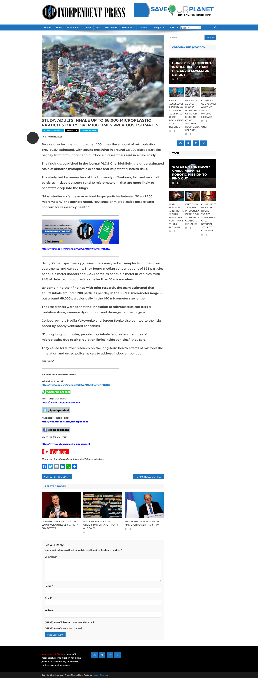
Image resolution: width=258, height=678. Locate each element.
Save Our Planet (89, 131)
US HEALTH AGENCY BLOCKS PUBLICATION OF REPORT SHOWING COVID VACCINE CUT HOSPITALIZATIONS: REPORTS (192, 115)
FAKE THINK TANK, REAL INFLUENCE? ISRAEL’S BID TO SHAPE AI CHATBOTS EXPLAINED (192, 214)
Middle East (73, 27)
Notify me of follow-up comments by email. (70, 622)
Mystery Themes (99, 675)
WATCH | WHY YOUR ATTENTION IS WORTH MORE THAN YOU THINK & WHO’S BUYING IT (176, 216)
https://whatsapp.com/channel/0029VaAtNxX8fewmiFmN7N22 (76, 248)
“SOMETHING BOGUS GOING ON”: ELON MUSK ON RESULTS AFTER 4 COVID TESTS (60, 524)
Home (47, 27)
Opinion (143, 27)
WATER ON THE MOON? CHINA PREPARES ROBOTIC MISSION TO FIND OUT (191, 172)
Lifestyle (156, 27)
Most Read (111, 27)
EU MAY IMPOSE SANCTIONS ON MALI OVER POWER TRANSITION (142, 523)
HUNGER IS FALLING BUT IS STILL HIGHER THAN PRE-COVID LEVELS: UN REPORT (191, 69)
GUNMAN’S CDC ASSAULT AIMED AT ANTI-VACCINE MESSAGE (208, 108)
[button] (33, 138)
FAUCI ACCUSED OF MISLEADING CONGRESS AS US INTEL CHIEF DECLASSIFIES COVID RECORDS (176, 113)
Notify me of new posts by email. (65, 628)
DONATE (173, 27)
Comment (51, 556)
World (59, 27)
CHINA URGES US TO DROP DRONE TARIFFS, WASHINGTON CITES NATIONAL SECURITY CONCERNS (208, 217)
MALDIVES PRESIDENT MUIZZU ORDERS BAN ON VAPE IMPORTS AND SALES (101, 524)
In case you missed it (52, 131)
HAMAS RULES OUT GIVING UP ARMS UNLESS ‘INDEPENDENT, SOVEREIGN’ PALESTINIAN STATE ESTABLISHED (150, 477)
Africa (88, 27)
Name (49, 586)
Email (48, 598)
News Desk (128, 27)
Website (49, 610)
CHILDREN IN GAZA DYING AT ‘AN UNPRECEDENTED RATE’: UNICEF (59, 477)
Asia (98, 27)
